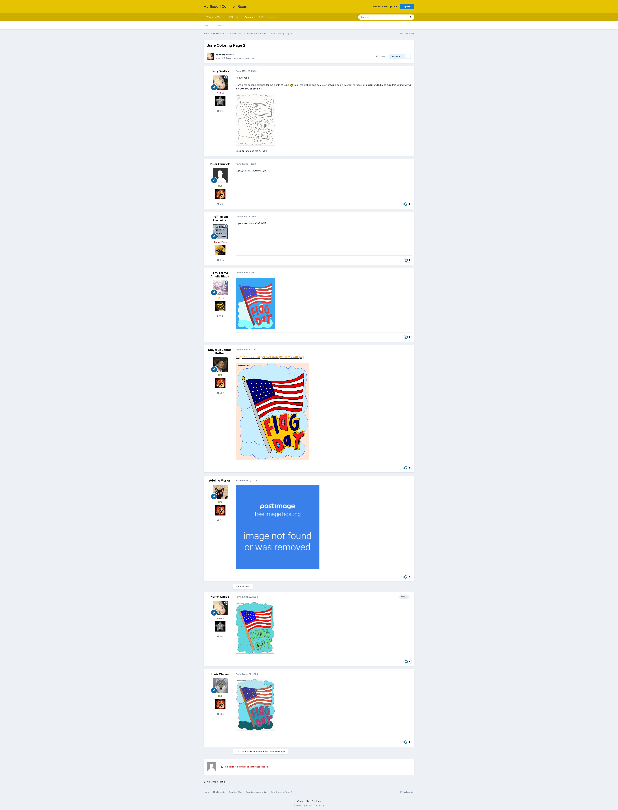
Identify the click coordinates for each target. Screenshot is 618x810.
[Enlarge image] (255, 119)
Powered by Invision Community (309, 805)
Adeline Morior (219, 480)
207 (221, 393)
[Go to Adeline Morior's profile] (220, 492)
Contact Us (303, 801)
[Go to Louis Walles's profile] (220, 685)
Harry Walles (226, 54)
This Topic (398, 17)
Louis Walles (220, 674)
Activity (272, 17)
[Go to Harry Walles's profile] (210, 56)
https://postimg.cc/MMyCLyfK (251, 170)
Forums (249, 17)
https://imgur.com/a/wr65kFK (251, 223)
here (244, 151)
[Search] (410, 17)
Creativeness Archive (244, 58)
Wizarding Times (214, 17)
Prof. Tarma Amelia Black (220, 274)
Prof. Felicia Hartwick (220, 218)
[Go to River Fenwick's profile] (220, 175)
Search (207, 25)
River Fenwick (220, 164)
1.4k (221, 111)
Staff (261, 17)
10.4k (221, 316)
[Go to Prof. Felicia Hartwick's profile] (220, 231)
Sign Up (407, 6)
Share (381, 56)
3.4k (221, 260)
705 (221, 714)
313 (221, 203)
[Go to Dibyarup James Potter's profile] (220, 364)
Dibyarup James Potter (219, 351)
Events (220, 25)
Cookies (316, 801)
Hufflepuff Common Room (225, 6)
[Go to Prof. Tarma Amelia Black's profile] (220, 288)
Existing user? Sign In (383, 6)
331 (221, 520)
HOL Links (234, 17)
